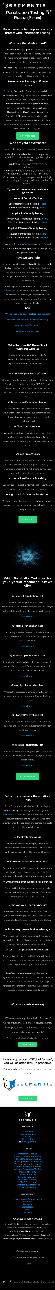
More (43, 203)
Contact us (27, 520)
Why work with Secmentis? (27, 325)
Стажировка (27, 1206)
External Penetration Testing (27, 1156)
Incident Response (27, 1174)
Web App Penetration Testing (27, 1164)
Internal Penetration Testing (27, 1159)
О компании (27, 1131)
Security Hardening (27, 1177)
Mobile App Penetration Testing (28, 1161)
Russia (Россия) (28, 1141)
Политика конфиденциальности (28, 1257)
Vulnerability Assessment (28, 1184)
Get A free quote (27, 136)
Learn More (27, 616)
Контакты (27, 1212)
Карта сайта (27, 1139)
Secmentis (9, 91)
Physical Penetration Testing (27, 1166)
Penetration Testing (27, 1153)
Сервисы (27, 1136)
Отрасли (27, 1204)
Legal (28, 1263)
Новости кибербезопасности (27, 1199)
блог (27, 1209)
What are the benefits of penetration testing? (28, 319)
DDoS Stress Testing (27, 1179)
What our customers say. (27, 331)
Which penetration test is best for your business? (28, 313)
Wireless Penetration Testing (27, 1169)
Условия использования (28, 1251)
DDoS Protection (27, 1182)
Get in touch (27, 1044)
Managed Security (27, 1171)
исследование (27, 1134)
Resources (27, 1201)
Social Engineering (27, 1187)
